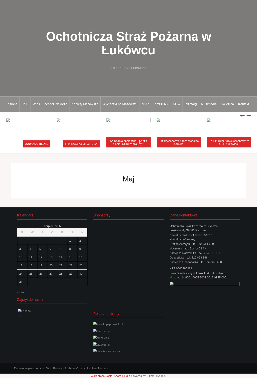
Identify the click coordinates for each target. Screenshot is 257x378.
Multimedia (209, 104)
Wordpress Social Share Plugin (111, 375)
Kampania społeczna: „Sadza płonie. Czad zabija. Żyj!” (128, 142)
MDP (145, 104)
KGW (177, 104)
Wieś (36, 104)
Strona (12, 104)
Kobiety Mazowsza (84, 104)
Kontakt (243, 104)
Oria (79, 368)
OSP (25, 104)
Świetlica (227, 104)
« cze (20, 292)
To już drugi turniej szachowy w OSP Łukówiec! (229, 142)
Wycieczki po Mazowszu (120, 104)
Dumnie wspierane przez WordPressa (38, 368)
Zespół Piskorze (55, 104)
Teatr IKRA (161, 104)
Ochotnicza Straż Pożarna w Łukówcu (128, 43)
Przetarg (191, 104)
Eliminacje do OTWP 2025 (81, 143)
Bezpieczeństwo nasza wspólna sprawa (179, 142)
